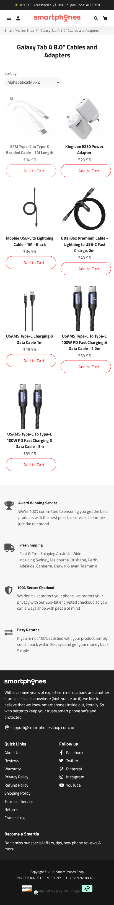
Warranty (12, 769)
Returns (11, 809)
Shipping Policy (17, 793)
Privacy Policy (16, 777)
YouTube (73, 785)
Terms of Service (18, 801)
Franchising (14, 818)
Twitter (71, 761)
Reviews (11, 761)
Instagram (74, 777)
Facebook (74, 753)
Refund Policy (16, 785)
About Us (12, 753)
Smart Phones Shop (19, 30)
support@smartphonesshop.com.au (42, 727)
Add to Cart (34, 171)
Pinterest (73, 769)
